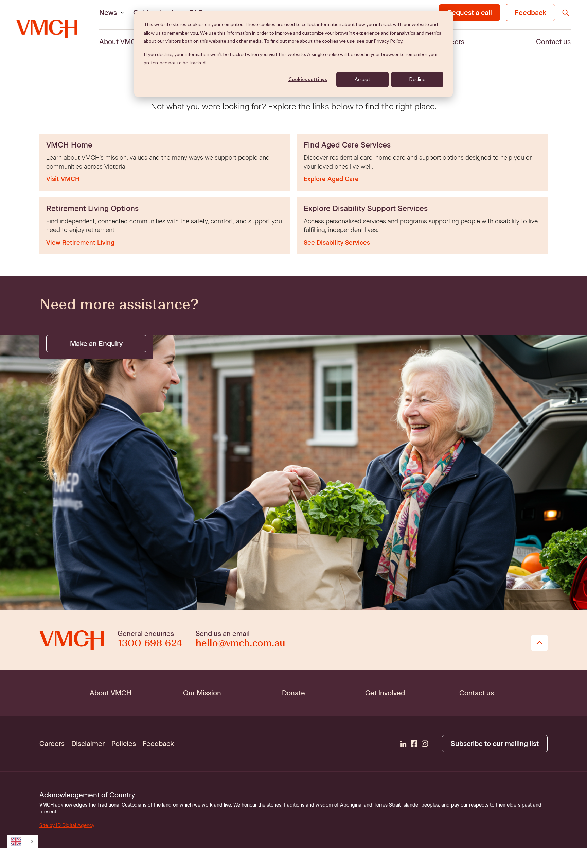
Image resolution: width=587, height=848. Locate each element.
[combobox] (22, 841)
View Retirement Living (80, 242)
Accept (362, 79)
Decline (417, 79)
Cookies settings (307, 79)
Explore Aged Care (331, 179)
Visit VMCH (63, 179)
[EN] (22, 841)
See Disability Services (337, 242)
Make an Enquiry (96, 344)
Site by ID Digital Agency (66, 825)
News (108, 12)
